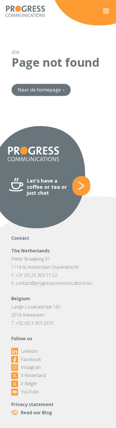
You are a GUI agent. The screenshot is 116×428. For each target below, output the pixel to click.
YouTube (30, 392)
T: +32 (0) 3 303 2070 (32, 323)
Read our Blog (36, 412)
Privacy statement (32, 404)
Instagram (31, 367)
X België (29, 383)
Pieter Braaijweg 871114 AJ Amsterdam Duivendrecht (45, 263)
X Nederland (33, 375)
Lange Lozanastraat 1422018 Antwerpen (36, 311)
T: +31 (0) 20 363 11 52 (34, 275)
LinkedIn (29, 351)
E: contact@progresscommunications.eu (51, 283)
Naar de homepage (41, 89)
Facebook (31, 359)
